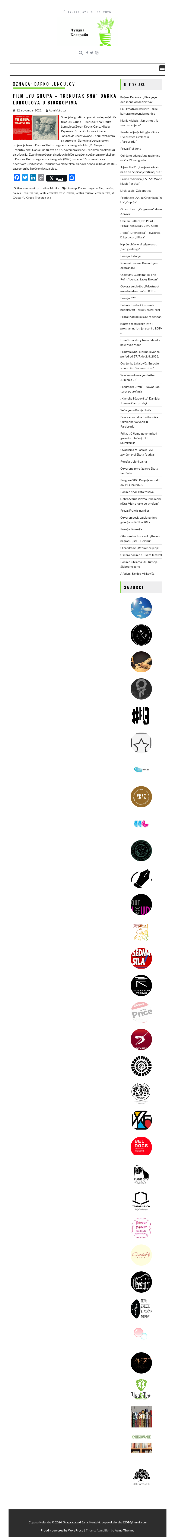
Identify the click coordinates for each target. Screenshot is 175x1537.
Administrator (57, 110)
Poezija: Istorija (130, 256)
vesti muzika (102, 193)
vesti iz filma (66, 193)
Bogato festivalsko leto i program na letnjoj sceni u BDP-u (141, 328)
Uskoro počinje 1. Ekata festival (141, 555)
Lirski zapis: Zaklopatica (135, 190)
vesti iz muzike (85, 193)
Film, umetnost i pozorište (33, 188)
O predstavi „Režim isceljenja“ (140, 548)
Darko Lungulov (88, 188)
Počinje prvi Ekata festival (137, 492)
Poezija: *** (128, 298)
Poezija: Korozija (131, 529)
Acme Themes (124, 1530)
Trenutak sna (30, 193)
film (101, 188)
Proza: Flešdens (130, 148)
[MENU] (162, 68)
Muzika (54, 188)
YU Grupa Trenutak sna (36, 197)
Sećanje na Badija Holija (135, 410)
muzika (109, 188)
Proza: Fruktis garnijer (134, 510)
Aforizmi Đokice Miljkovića (137, 573)
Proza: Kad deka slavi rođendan (141, 316)
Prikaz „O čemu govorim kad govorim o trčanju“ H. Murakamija (138, 438)
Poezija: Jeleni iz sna (133, 461)
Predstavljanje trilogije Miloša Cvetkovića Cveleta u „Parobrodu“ (139, 136)
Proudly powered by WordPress (62, 1530)
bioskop (72, 188)
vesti (43, 193)
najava (17, 193)
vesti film (52, 193)
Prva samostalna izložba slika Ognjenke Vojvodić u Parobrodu (139, 421)
